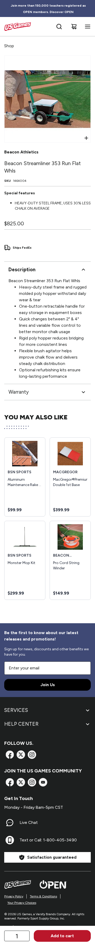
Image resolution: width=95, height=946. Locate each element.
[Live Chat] (9, 822)
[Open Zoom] (86, 138)
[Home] (17, 26)
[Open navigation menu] (86, 26)
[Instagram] (31, 754)
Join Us (47, 684)
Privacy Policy (13, 896)
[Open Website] (53, 884)
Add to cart (62, 935)
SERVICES (16, 710)
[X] (20, 754)
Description (21, 269)
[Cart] (74, 26)
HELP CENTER (21, 724)
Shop (9, 45)
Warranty (18, 392)
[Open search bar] (59, 26)
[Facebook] (9, 754)
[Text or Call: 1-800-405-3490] (9, 840)
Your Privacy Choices (21, 903)
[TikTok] (43, 782)
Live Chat (29, 822)
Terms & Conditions (43, 896)
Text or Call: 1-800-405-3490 (48, 839)
